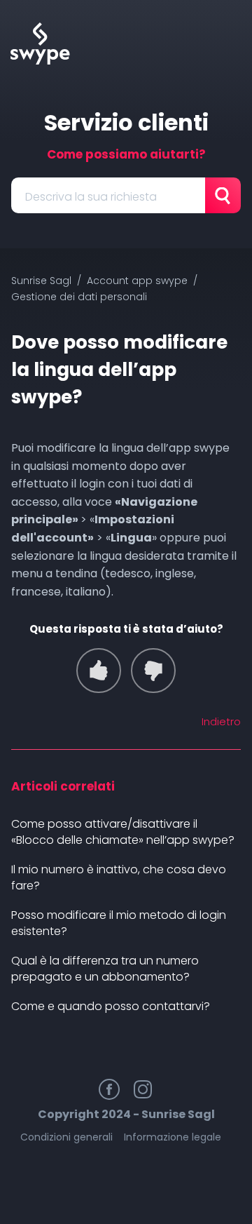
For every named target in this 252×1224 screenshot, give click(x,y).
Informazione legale (172, 1137)
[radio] (98, 670)
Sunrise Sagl (41, 281)
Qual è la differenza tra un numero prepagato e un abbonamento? (105, 969)
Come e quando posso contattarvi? (110, 1006)
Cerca (223, 195)
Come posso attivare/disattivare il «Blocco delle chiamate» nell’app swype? (122, 832)
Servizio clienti (126, 122)
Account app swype (137, 281)
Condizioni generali (66, 1137)
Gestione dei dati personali (79, 297)
